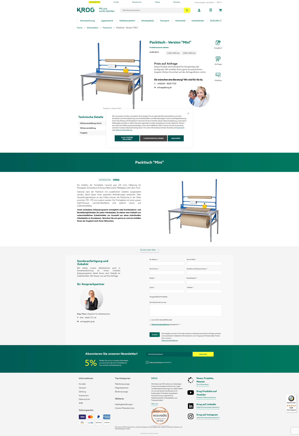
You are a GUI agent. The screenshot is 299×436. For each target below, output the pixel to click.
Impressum (180, 128)
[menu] (149, 21)
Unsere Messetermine (124, 408)
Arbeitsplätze (92, 27)
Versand (82, 388)
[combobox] (155, 10)
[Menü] (295, 395)
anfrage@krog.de (164, 87)
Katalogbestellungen (124, 404)
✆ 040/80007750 (94, 2)
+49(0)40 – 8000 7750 (166, 83)
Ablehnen (175, 138)
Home (79, 27)
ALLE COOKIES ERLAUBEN (127, 138)
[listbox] (182, 53)
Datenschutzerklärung (124, 130)
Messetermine (136, 2)
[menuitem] (87, 21)
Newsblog (176, 2)
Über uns (154, 404)
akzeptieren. (160, 362)
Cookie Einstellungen (154, 138)
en (221, 2)
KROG (154, 378)
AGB (81, 403)
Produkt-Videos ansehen (205, 397)
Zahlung (82, 391)
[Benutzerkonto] (199, 10)
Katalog (157, 2)
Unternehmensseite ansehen (207, 407)
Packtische (107, 27)
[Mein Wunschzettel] (210, 10)
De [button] (218, 2)
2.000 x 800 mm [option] (189, 53)
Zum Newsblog (202, 384)
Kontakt (116, 2)
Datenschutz (84, 399)
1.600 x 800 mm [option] (173, 53)
